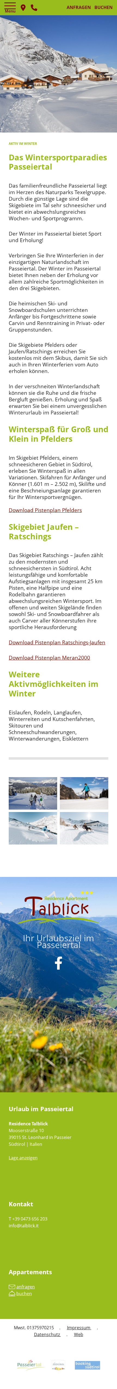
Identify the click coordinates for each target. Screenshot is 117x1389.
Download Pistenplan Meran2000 (49, 657)
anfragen (79, 7)
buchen (103, 7)
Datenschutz (47, 1334)
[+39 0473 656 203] (34, 8)
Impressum (79, 1328)
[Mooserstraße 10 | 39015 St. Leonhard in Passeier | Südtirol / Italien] (23, 8)
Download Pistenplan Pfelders (45, 510)
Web (78, 1334)
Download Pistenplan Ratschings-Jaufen (57, 642)
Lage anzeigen (23, 1158)
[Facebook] (58, 963)
